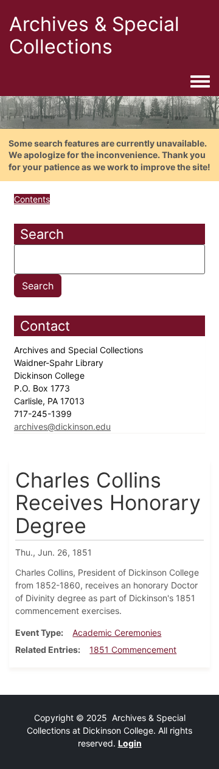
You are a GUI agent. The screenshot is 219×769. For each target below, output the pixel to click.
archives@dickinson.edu (62, 426)
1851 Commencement (132, 649)
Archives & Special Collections (94, 35)
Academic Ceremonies (116, 632)
